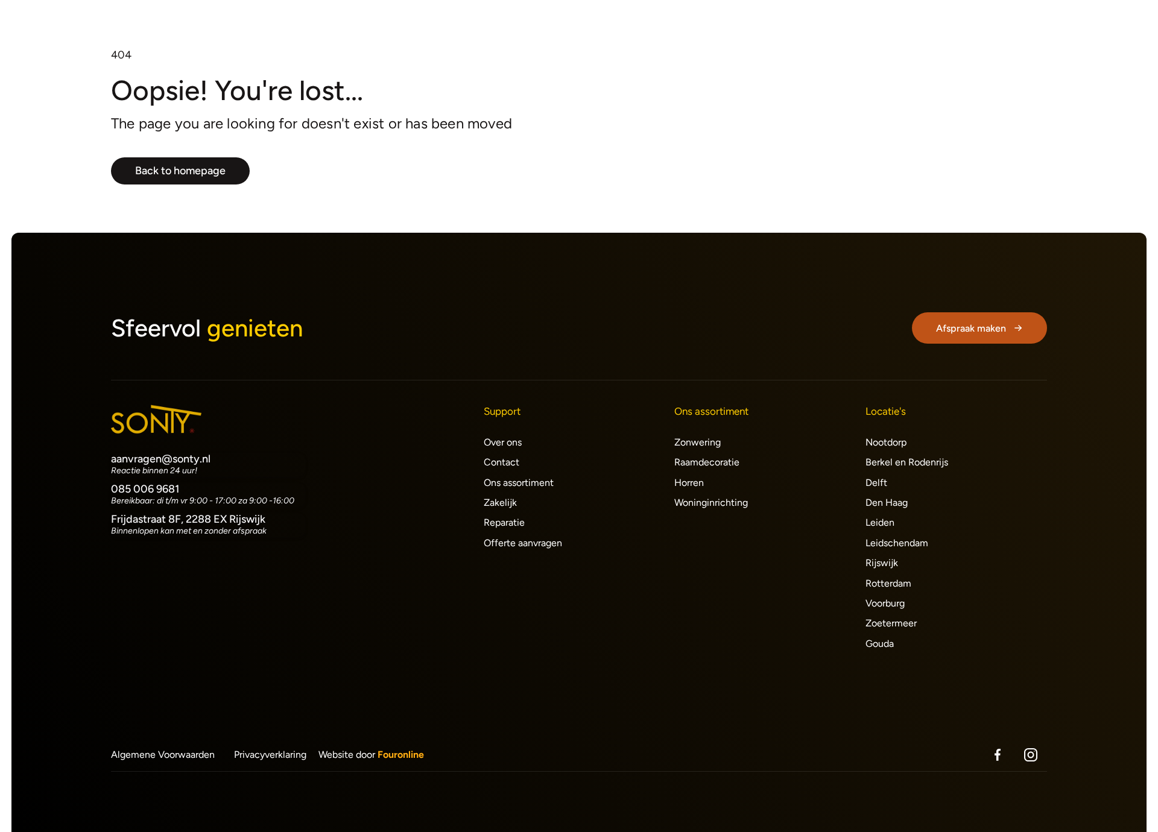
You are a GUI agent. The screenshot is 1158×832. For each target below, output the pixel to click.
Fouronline (401, 754)
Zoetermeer (891, 623)
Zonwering (697, 442)
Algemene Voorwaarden (163, 754)
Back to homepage (180, 170)
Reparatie (504, 522)
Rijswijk (881, 563)
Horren (689, 482)
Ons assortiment (519, 482)
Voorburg (885, 603)
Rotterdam (888, 583)
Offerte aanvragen (523, 543)
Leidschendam (896, 543)
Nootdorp (885, 442)
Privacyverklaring (270, 754)
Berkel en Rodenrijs (906, 462)
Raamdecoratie (706, 462)
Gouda (879, 643)
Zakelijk (500, 502)
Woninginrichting (711, 502)
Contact (501, 462)
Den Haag (886, 502)
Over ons (503, 442)
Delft (876, 482)
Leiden (879, 522)
